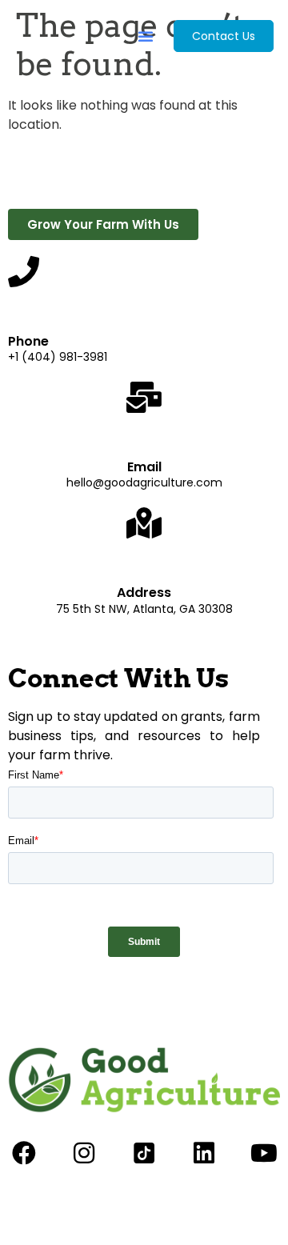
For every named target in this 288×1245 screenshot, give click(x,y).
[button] (146, 36)
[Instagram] (84, 1153)
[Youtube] (264, 1153)
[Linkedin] (204, 1153)
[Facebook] (24, 1153)
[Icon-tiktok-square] (144, 1153)
